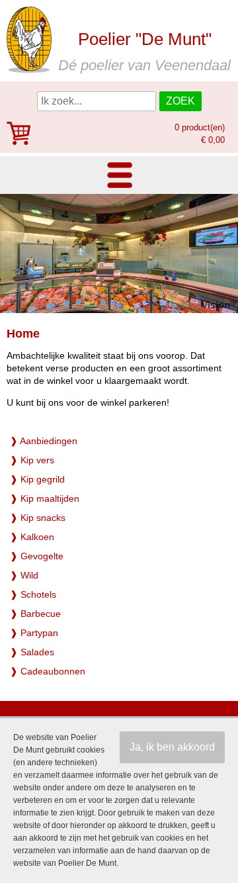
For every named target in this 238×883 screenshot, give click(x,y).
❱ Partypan (34, 632)
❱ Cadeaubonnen (47, 671)
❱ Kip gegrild (37, 479)
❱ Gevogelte (36, 556)
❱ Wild (24, 575)
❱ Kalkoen (32, 537)
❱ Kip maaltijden (44, 498)
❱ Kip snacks (37, 517)
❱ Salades (32, 652)
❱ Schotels (33, 594)
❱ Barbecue (35, 613)
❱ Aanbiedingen (43, 441)
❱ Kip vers (32, 460)
